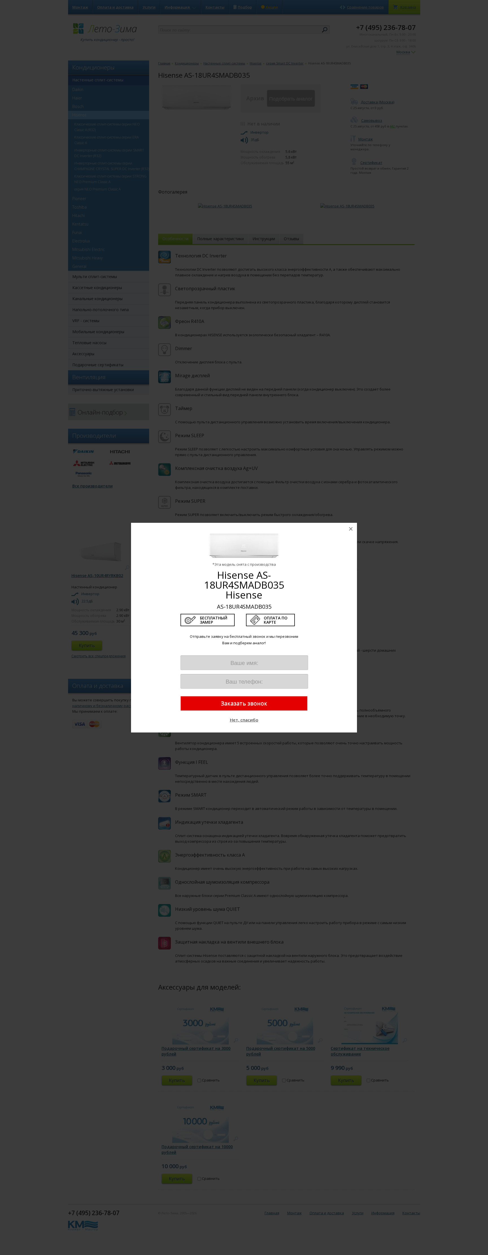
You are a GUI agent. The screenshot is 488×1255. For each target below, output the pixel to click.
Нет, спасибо (244, 720)
